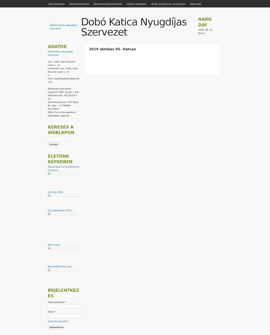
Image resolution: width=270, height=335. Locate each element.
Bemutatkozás (57, 4)
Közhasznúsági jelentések (108, 4)
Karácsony (54, 244)
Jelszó (52, 311)
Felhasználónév (57, 302)
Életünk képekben (137, 4)
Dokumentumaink (79, 4)
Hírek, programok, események (168, 4)
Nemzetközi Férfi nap (59, 266)
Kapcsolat (195, 4)
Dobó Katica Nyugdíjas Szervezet (134, 27)
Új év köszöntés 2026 (59, 210)
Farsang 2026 (55, 192)
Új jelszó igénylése (58, 321)
